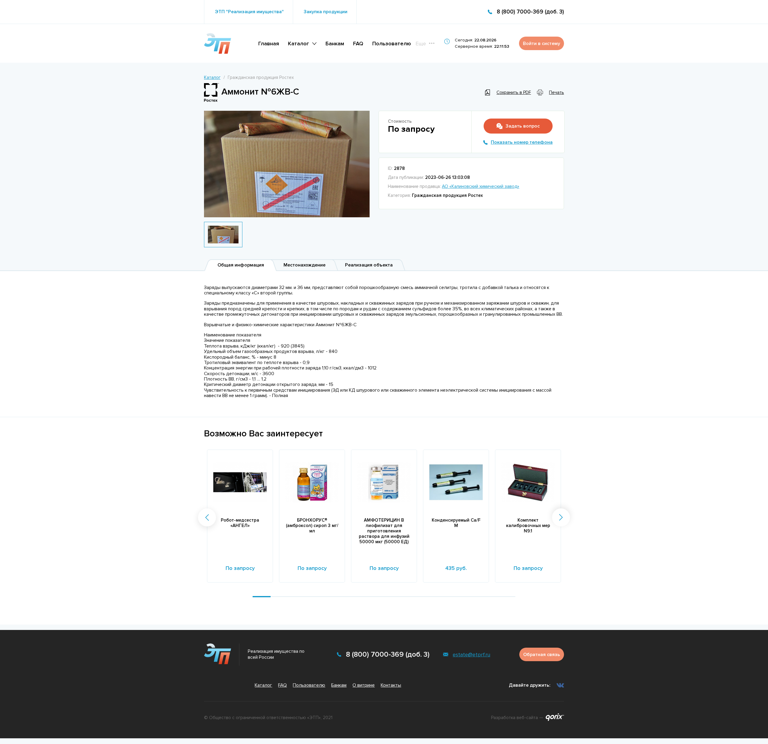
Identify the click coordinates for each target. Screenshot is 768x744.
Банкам (335, 43)
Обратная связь (541, 655)
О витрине (363, 685)
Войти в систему (541, 44)
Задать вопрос (523, 126)
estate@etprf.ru (471, 654)
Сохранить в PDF (513, 92)
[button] (207, 517)
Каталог (298, 43)
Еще (421, 43)
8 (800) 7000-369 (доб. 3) (530, 11)
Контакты (391, 685)
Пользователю (391, 43)
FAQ (358, 43)
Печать (556, 92)
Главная (268, 43)
